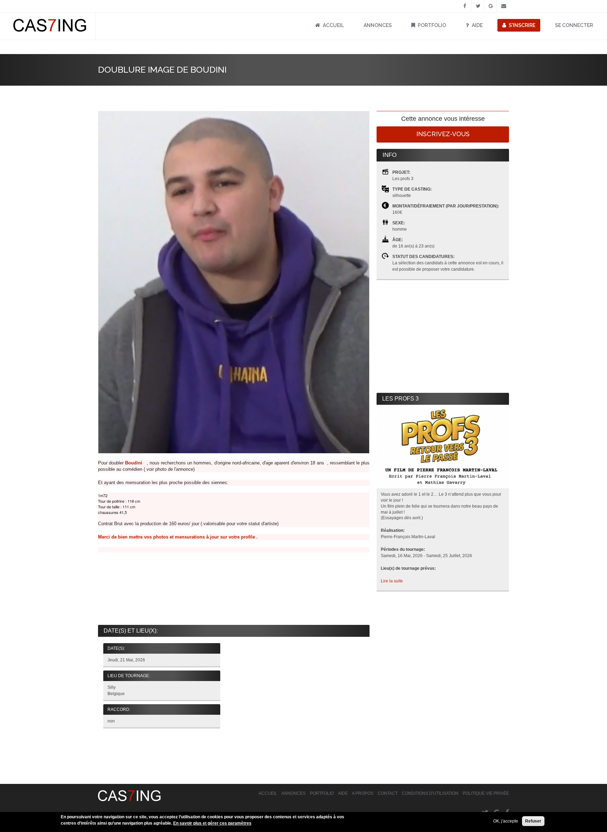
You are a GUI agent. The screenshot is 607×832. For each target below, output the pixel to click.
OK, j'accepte (505, 821)
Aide (477, 25)
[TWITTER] (477, 6)
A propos (362, 793)
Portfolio (322, 793)
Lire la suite (392, 581)
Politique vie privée (486, 793)
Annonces (378, 25)
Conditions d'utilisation (430, 793)
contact (388, 793)
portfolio (432, 25)
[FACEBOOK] (465, 6)
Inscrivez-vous (443, 134)
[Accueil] (49, 30)
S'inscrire (522, 25)
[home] (129, 799)
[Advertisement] (234, 604)
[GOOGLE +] (490, 6)
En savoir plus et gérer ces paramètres (212, 823)
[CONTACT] (503, 6)
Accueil (333, 25)
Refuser (533, 821)
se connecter (574, 25)
